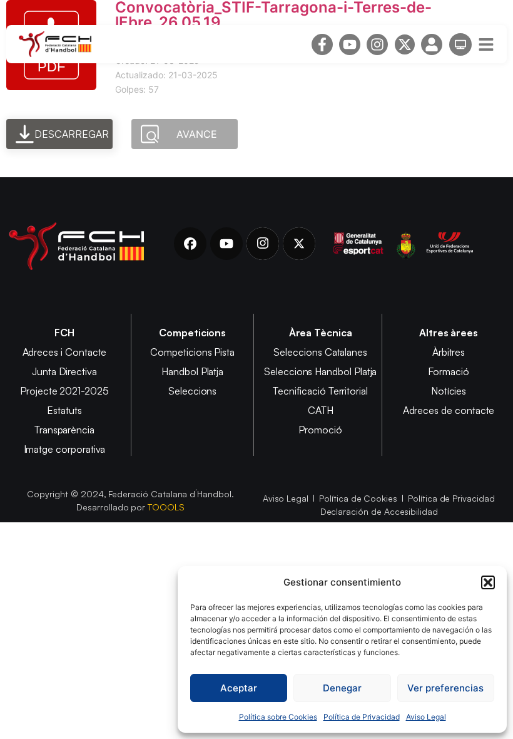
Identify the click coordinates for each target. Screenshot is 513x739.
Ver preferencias (445, 688)
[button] (488, 582)
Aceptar (238, 688)
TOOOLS (166, 507)
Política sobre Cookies (278, 716)
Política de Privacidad (361, 716)
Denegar (342, 688)
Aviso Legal (426, 716)
